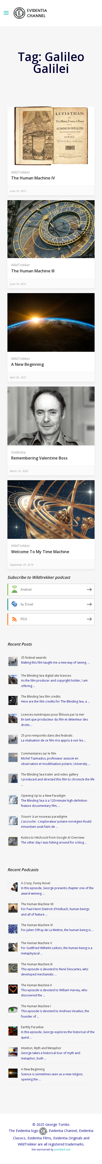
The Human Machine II (36, 985)
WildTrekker (20, 172)
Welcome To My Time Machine (40, 551)
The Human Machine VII (37, 904)
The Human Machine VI (37, 925)
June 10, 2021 (18, 284)
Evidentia (18, 452)
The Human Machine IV (33, 178)
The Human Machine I (36, 1006)
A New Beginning (27, 364)
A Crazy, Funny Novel (35, 883)
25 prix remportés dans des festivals (46, 735)
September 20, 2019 (21, 564)
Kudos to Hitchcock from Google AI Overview (52, 837)
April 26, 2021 (18, 377)
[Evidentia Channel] (30, 13)
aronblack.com (62, 1149)
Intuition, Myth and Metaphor (41, 1048)
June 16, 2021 (18, 191)
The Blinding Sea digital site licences (46, 675)
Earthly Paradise (32, 1027)
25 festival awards (33, 657)
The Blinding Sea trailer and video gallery (49, 774)
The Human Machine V (36, 943)
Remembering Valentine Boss (39, 458)
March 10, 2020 (19, 471)
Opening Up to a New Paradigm (43, 796)
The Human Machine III (32, 271)
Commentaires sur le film (38, 753)
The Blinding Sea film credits (40, 696)
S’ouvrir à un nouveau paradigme (44, 816)
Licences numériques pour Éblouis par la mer (52, 714)
